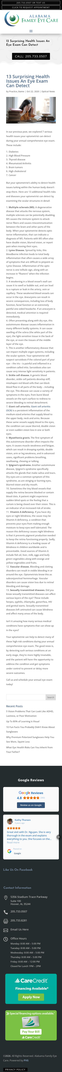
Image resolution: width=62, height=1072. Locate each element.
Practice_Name (16, 91)
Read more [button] (13, 842)
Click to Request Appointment (31, 7)
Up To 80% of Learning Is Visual (22, 721)
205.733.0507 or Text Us (31, 3)
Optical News (48, 91)
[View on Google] (10, 821)
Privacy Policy (15, 1069)
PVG (26, 1060)
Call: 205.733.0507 (31, 56)
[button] (3, 837)
